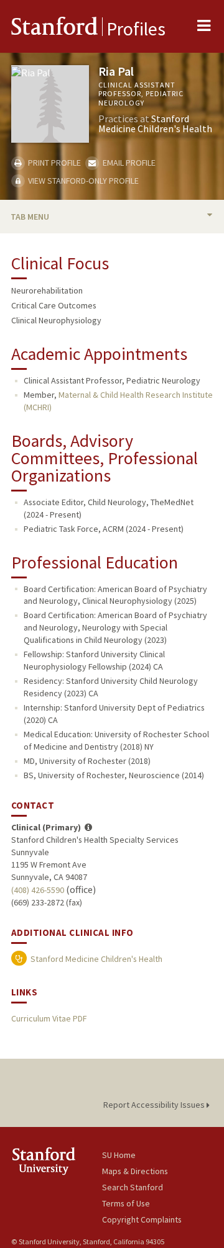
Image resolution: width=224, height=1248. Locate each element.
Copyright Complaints (142, 1219)
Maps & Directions (135, 1171)
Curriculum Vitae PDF (48, 1018)
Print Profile (53, 162)
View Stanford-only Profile (82, 180)
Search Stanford (132, 1187)
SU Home (119, 1154)
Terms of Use (126, 1203)
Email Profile (128, 162)
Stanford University (56, 1161)
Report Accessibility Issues (155, 1104)
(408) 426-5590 (37, 890)
